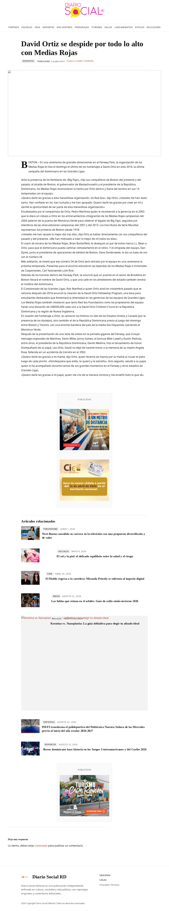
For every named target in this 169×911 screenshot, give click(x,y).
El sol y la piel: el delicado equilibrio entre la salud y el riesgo (95, 556)
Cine (49, 573)
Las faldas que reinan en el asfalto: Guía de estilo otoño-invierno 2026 (94, 601)
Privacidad (104, 884)
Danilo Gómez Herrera (80, 61)
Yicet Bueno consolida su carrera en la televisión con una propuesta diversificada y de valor (93, 535)
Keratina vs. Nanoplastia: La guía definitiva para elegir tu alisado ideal (95, 623)
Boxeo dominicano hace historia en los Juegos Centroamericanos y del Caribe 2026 (94, 749)
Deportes (28, 61)
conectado (41, 845)
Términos (115, 884)
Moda (56, 596)
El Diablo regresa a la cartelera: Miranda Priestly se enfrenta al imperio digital (95, 578)
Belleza (56, 618)
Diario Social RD (49, 876)
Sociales (63, 551)
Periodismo (50, 529)
